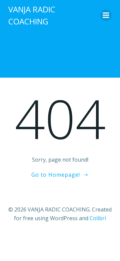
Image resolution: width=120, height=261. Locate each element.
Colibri (98, 218)
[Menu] (106, 15)
